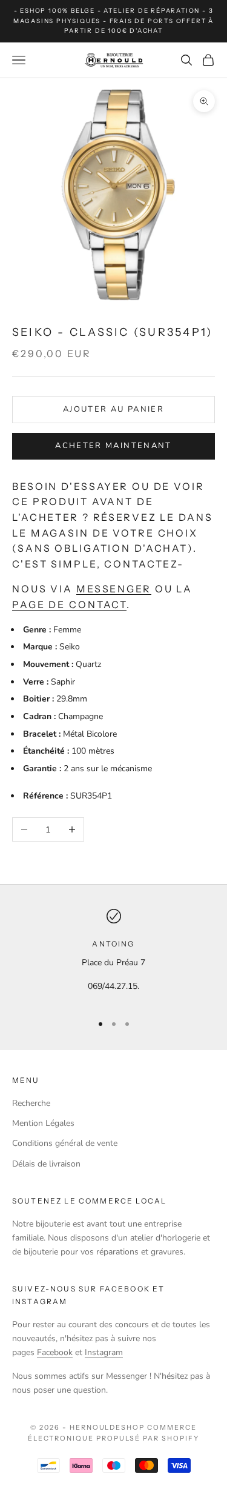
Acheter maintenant (113, 445)
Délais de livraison (46, 1164)
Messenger (113, 589)
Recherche (31, 1103)
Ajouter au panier (113, 409)
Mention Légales (43, 1123)
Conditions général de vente (64, 1143)
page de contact (69, 604)
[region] (113, 956)
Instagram (104, 1352)
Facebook (55, 1352)
